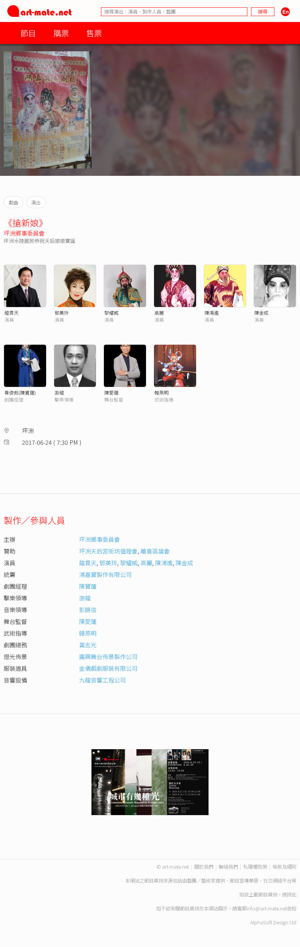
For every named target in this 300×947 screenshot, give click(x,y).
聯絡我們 (228, 866)
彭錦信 (88, 609)
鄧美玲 (62, 312)
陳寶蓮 (88, 586)
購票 (61, 32)
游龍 (59, 392)
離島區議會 (155, 551)
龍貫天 (11, 312)
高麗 (159, 312)
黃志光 (88, 644)
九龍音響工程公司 (102, 680)
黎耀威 (111, 312)
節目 (28, 32)
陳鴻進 (212, 312)
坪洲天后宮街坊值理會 (108, 551)
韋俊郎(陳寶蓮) (20, 392)
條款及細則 (284, 866)
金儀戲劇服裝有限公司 (108, 668)
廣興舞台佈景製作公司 (108, 656)
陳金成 (261, 312)
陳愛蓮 (111, 392)
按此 (291, 894)
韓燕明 (161, 392)
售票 (94, 32)
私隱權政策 (255, 866)
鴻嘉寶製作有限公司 (105, 574)
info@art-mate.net (267, 908)
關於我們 (203, 866)
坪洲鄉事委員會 (24, 233)
